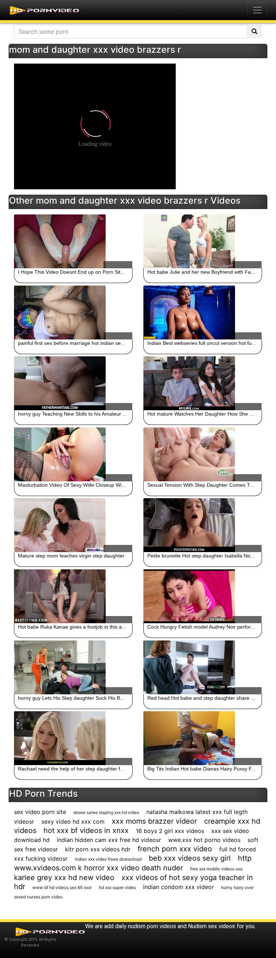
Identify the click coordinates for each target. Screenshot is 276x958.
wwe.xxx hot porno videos (204, 839)
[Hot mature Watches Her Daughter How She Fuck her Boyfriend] (202, 383)
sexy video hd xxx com (73, 821)
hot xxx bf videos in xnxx (86, 830)
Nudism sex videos (211, 926)
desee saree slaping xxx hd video (106, 812)
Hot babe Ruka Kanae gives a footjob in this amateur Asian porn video (97, 627)
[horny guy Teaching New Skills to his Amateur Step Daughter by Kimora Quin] (73, 383)
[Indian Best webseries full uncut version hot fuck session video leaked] (202, 312)
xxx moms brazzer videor (154, 821)
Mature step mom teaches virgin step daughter (71, 556)
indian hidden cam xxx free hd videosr (109, 839)
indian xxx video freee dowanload (108, 859)
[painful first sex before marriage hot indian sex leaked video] (73, 312)
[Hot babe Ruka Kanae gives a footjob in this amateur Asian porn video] (73, 596)
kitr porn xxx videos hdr (97, 849)
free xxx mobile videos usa (216, 868)
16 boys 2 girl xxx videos (170, 830)
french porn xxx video (175, 848)
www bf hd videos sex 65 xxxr (62, 887)
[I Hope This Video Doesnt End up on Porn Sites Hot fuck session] (73, 241)
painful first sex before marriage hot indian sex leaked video (85, 343)
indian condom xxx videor (178, 886)
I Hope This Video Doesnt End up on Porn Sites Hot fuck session (91, 272)
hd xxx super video (117, 887)
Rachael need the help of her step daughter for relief (77, 769)
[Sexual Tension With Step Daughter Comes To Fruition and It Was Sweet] (202, 454)
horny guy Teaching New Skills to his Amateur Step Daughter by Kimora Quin (105, 414)
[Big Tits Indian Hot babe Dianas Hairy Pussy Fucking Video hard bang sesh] (202, 738)
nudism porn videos (152, 926)
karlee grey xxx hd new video (64, 877)
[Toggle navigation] (257, 10)
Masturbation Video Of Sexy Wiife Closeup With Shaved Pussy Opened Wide (105, 485)
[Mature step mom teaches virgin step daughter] (73, 525)
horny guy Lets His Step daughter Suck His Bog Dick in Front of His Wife (100, 698)
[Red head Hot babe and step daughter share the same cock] (202, 667)
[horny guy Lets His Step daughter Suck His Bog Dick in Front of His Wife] (73, 667)
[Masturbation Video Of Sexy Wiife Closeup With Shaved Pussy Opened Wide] (73, 454)
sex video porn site (40, 811)
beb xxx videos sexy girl (190, 858)
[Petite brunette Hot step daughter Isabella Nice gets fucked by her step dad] (202, 525)
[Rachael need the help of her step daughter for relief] (73, 738)
